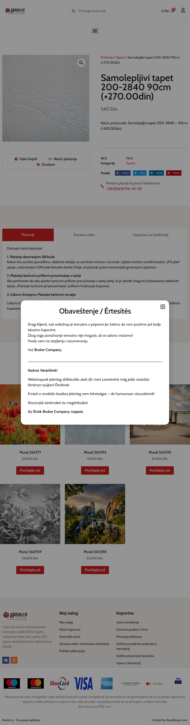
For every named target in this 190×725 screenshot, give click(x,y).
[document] (95, 362)
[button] (163, 306)
